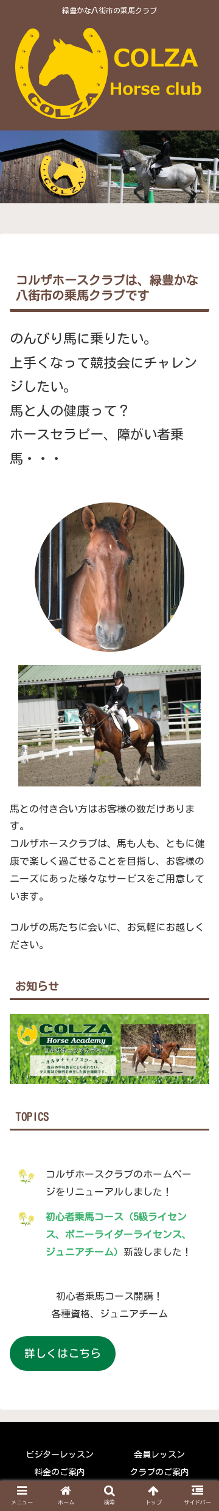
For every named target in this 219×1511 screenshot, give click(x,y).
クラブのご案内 (159, 1472)
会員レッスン (159, 1454)
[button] (195, 1158)
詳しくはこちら (62, 1353)
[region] (109, 179)
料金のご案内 (59, 1472)
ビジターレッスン (60, 1454)
